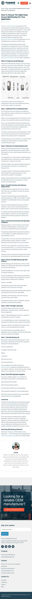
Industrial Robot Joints (7, 570)
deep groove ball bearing (8, 39)
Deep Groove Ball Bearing (8, 554)
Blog (2, 587)
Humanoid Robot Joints (7, 573)
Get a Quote (24, 3)
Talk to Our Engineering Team (14, 509)
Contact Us (4, 582)
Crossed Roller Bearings (7, 557)
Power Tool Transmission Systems (10, 564)
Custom (3, 584)
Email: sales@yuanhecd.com (9, 538)
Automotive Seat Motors (7, 568)
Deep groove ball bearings (8, 26)
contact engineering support (8, 435)
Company (3, 580)
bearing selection (5, 367)
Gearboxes (4, 566)
